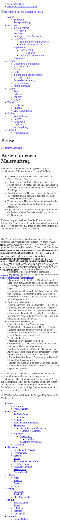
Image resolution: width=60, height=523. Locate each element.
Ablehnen (17, 275)
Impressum (28, 277)
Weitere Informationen (11, 277)
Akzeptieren (6, 275)
